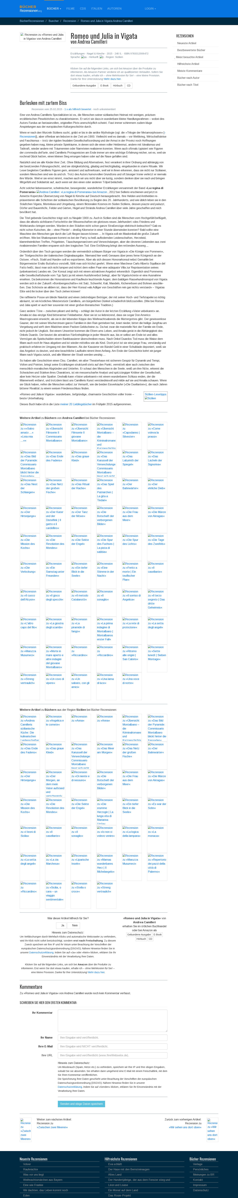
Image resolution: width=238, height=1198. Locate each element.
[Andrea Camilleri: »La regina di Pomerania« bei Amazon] (72, 192)
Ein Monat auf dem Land (123, 1190)
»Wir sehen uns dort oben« (185, 1127)
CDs (83, 8)
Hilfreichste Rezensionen (121, 1158)
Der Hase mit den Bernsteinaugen (128, 1169)
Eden (26, 1195)
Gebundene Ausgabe (84, 85)
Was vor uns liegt (33, 1174)
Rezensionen (184, 35)
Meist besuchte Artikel (189, 57)
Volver (27, 1164)
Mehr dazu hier (112, 79)
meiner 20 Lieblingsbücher (76, 404)
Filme (70, 8)
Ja (62, 925)
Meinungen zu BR (203, 1174)
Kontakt (198, 1179)
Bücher (53, 8)
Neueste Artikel (186, 43)
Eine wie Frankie (33, 1185)
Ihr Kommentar (42, 1012)
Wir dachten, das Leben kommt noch (45, 1190)
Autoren (114, 8)
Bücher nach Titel (187, 84)
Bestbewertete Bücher (190, 50)
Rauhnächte (30, 1169)
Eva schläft (115, 1164)
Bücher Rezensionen (203, 1158)
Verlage (197, 1164)
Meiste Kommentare (189, 70)
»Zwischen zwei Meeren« (52, 1127)
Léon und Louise (118, 1185)
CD (128, 85)
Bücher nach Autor (187, 77)
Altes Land (114, 1174)
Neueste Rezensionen (33, 1158)
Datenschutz (201, 1190)
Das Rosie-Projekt (119, 1195)
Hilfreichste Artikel (187, 63)
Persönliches (201, 1169)
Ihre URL (47, 1055)
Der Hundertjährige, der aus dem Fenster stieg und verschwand (137, 1180)
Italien (96, 8)
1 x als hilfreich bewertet (78, 109)
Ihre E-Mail (45, 1046)
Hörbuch (117, 85)
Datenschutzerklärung (41, 952)
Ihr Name (47, 1037)
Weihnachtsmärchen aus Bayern (42, 1179)
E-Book (105, 85)
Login (149, 8)
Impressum (200, 1185)
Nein (74, 925)
